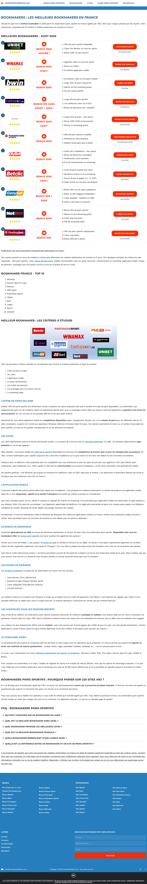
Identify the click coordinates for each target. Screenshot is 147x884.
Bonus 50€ (44, 237)
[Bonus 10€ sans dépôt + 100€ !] (44, 99)
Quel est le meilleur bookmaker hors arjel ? (31, 721)
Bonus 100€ (44, 87)
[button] (73, 715)
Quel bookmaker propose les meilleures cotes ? (33, 726)
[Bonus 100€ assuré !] (44, 44)
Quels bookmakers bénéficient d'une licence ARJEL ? (36, 738)
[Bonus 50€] (44, 233)
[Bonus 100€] (44, 82)
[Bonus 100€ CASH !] (44, 61)
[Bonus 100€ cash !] (44, 116)
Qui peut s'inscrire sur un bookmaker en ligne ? (33, 715)
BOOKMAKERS (75, 3)
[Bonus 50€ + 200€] (44, 191)
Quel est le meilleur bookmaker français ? (30, 732)
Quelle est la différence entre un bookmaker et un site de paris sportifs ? (49, 744)
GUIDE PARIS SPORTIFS (108, 3)
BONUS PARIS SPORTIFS (54, 3)
